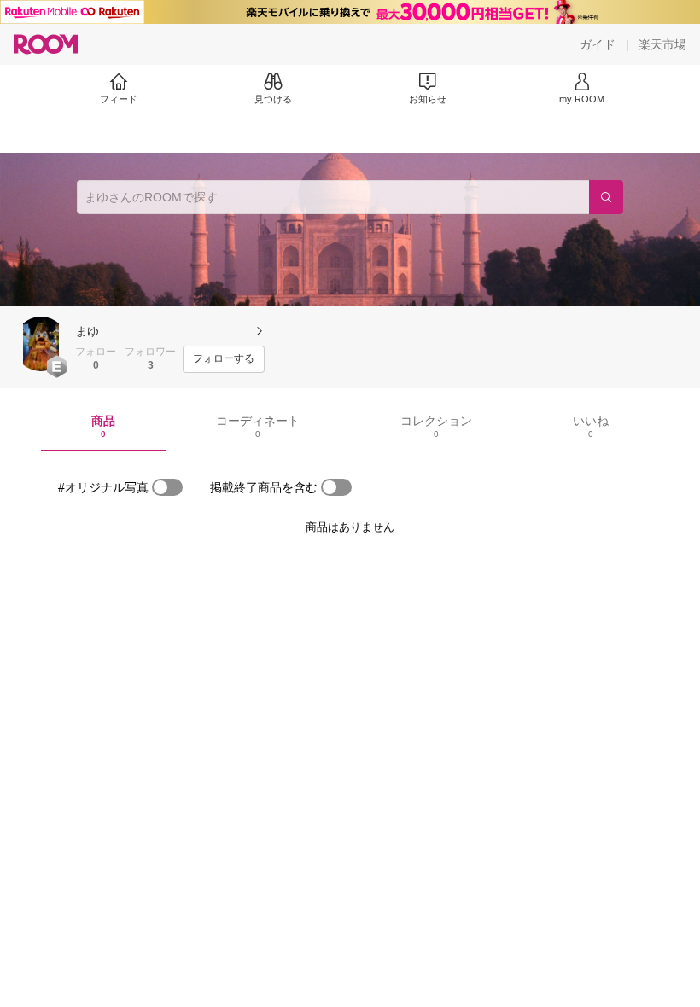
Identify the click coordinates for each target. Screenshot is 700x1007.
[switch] (167, 487)
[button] (41, 344)
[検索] (606, 197)
